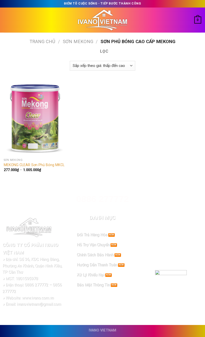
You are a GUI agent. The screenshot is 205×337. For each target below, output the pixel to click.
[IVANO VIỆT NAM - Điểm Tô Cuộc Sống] (103, 20)
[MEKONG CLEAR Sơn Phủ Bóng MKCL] (35, 118)
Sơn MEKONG (78, 41)
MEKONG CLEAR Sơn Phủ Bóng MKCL (34, 165)
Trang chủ (42, 41)
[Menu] (7, 20)
